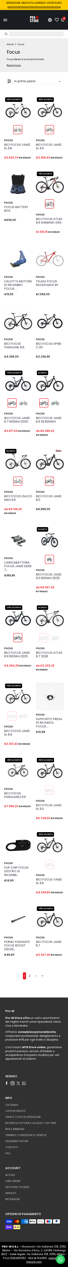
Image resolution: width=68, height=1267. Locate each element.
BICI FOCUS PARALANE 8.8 (14, 345)
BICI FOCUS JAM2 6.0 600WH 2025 (48, 576)
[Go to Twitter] (18, 1083)
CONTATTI (11, 1147)
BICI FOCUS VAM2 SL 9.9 (49, 881)
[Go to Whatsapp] (24, 1083)
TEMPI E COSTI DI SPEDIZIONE (23, 1117)
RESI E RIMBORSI (14, 1129)
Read (10, 65)
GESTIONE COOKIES (17, 1187)
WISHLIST (10, 1193)
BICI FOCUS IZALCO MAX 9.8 (18, 498)
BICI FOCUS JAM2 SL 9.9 (48, 146)
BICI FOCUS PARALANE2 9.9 (15, 795)
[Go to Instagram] (12, 1083)
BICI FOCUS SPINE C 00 (48, 345)
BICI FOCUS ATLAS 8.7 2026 (49, 654)
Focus (8, 140)
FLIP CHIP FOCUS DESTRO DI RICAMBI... (16, 871)
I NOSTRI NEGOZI (15, 1111)
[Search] (6, 34)
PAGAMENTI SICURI (16, 1141)
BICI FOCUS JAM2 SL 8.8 (17, 733)
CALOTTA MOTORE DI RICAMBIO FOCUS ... (18, 285)
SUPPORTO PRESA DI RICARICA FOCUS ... (49, 722)
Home (10, 44)
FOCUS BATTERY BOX (16, 209)
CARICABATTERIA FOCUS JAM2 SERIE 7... (18, 566)
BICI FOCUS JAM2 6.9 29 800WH (48, 420)
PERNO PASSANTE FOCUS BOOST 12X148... (17, 945)
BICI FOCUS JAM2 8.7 (48, 944)
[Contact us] (60, 1259)
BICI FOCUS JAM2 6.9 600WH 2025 (17, 654)
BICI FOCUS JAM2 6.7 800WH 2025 (17, 420)
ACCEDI (10, 1175)
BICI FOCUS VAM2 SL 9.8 (17, 146)
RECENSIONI (12, 1199)
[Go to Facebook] (7, 1083)
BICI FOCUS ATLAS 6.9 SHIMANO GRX (49, 221)
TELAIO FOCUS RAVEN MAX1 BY (47, 283)
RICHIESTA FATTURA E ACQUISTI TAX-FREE (30, 1123)
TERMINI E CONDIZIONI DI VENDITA (25, 1135)
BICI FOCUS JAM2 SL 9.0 (48, 807)
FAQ (7, 1153)
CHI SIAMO (11, 1105)
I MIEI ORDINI (12, 1181)
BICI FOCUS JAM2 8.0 (48, 498)
